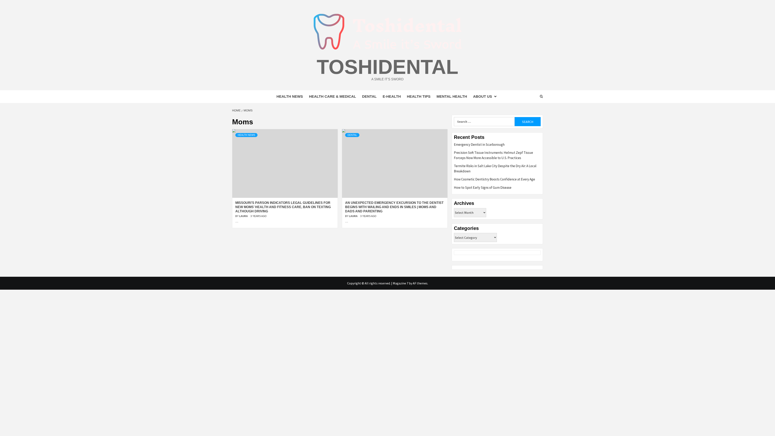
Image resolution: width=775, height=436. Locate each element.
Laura (243, 216)
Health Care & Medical (332, 96)
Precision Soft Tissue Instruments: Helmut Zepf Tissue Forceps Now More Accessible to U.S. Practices (493, 155)
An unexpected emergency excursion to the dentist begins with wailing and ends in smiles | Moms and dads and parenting (394, 207)
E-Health (392, 96)
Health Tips (418, 96)
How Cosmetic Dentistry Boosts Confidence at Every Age (494, 179)
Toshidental (387, 67)
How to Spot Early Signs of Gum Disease (482, 187)
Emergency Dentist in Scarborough (479, 144)
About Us (482, 96)
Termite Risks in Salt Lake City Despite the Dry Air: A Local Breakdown (495, 168)
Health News (289, 96)
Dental (369, 96)
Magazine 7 (400, 283)
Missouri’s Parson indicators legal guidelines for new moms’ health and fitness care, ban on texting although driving (283, 207)
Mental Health (452, 96)
